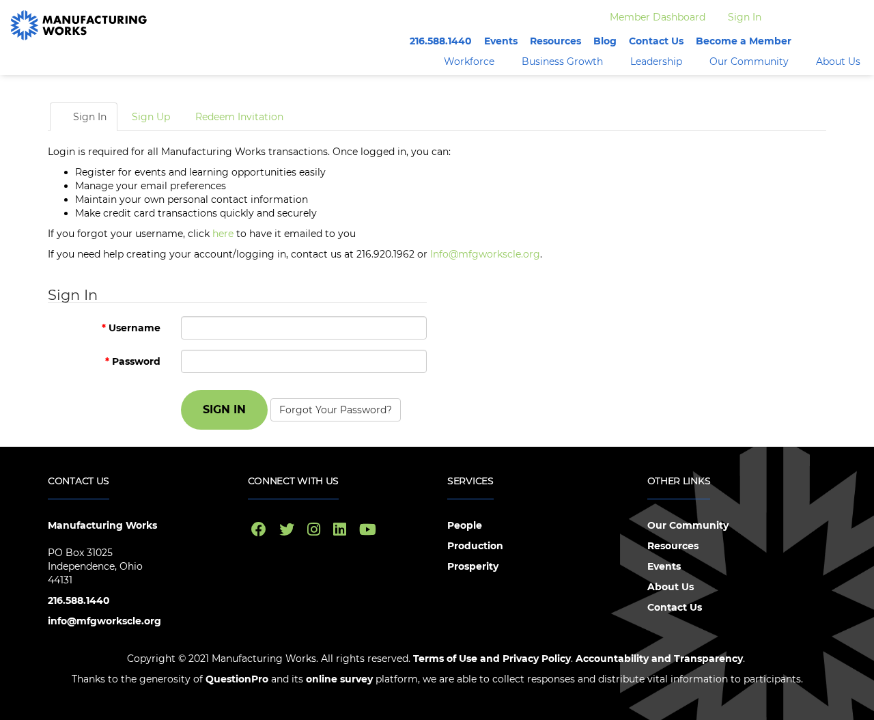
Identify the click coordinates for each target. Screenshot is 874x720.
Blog (605, 41)
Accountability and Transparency (659, 658)
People (464, 525)
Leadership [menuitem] (656, 61)
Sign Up (151, 117)
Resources (555, 41)
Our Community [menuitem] (749, 61)
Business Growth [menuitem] (562, 61)
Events (501, 41)
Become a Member (743, 41)
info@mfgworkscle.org (104, 621)
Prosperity (472, 566)
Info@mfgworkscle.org (485, 254)
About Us (670, 587)
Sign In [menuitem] (744, 17)
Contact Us (656, 41)
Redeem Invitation (239, 117)
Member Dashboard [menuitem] (657, 17)
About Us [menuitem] (838, 61)
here (223, 233)
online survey (338, 679)
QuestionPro (237, 679)
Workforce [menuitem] (469, 61)
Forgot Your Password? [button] (335, 410)
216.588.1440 (441, 41)
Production (475, 546)
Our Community (688, 525)
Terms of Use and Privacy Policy (492, 658)
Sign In (88, 117)
